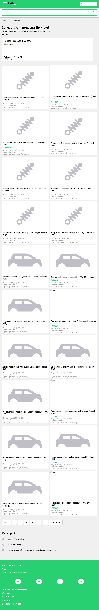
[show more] (5, 4)
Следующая (56, 522)
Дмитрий (13, 105)
